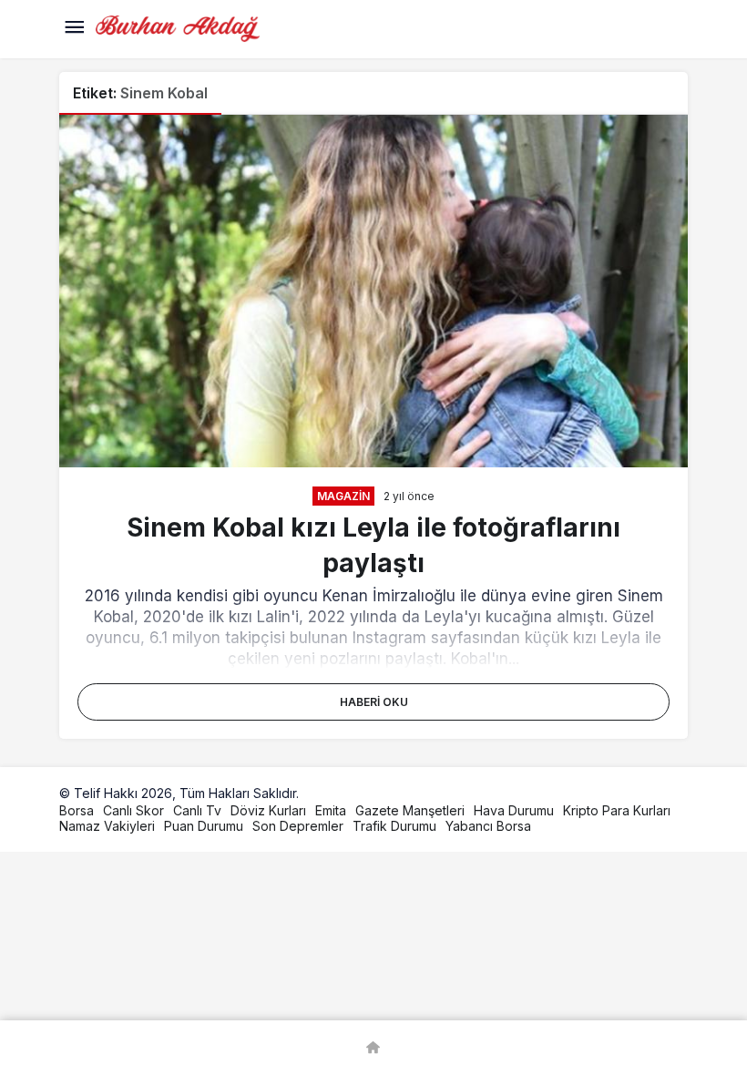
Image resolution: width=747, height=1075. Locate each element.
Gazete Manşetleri (410, 810)
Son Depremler (297, 826)
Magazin (343, 496)
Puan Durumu (203, 826)
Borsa (76, 810)
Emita (330, 810)
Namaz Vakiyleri (107, 826)
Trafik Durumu (394, 826)
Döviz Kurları (268, 810)
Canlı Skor (133, 810)
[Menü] (73, 29)
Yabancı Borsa (488, 826)
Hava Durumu (514, 810)
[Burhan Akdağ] (178, 27)
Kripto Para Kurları (616, 810)
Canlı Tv (197, 810)
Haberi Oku (374, 702)
